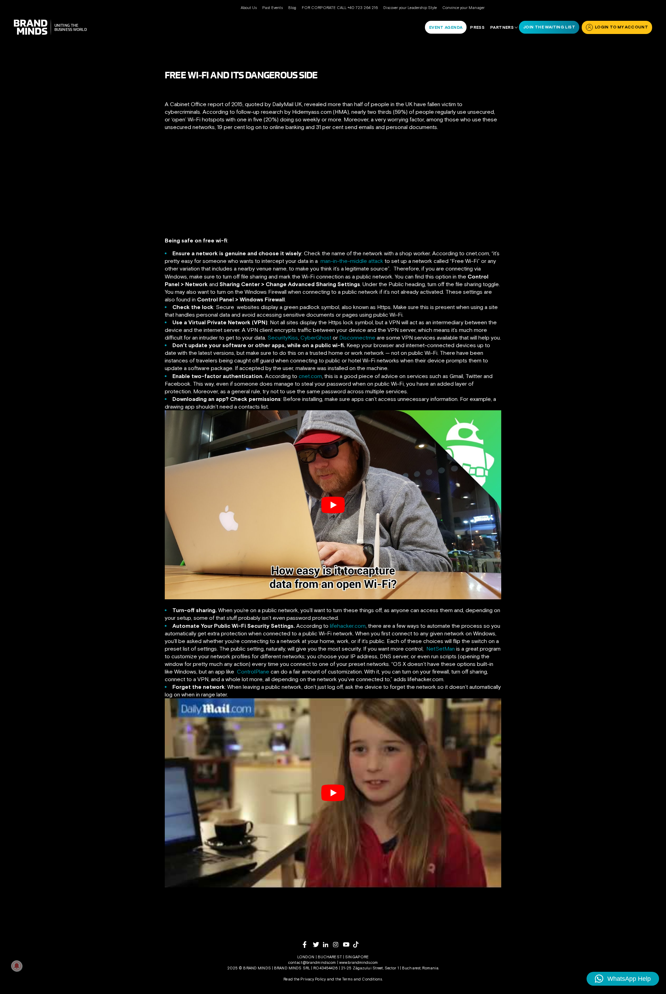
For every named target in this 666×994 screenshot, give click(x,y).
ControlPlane (253, 671)
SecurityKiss (282, 337)
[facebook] (308, 944)
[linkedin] (328, 944)
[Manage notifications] (16, 965)
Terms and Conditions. (362, 979)
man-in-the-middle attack (352, 261)
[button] (623, 979)
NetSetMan (440, 648)
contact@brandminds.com (312, 962)
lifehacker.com (348, 626)
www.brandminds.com (358, 962)
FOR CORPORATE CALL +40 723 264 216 (340, 8)
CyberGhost (315, 337)
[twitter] (318, 944)
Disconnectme (357, 337)
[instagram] (338, 944)
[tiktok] (358, 944)
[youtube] (348, 944)
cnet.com (310, 376)
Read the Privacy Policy (304, 979)
